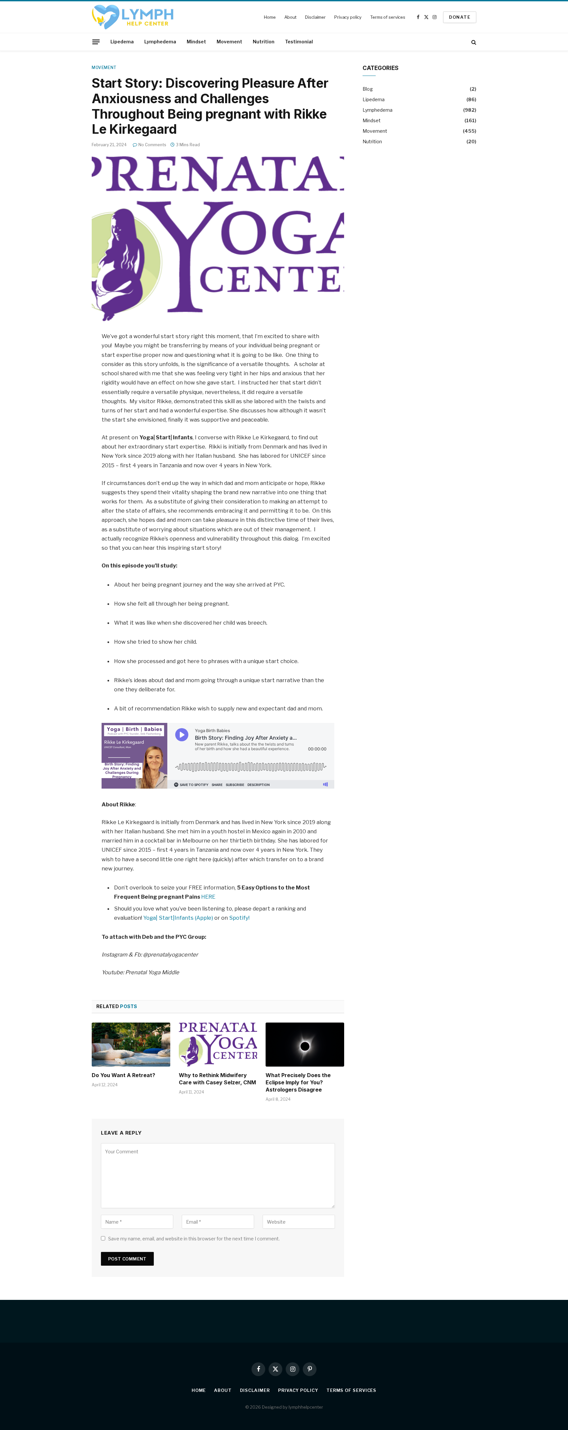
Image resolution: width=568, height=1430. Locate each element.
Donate (459, 17)
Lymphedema (160, 41)
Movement (229, 41)
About (290, 17)
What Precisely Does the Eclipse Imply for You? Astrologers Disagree (298, 1082)
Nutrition (263, 41)
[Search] (473, 42)
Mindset (196, 41)
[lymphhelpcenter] (133, 17)
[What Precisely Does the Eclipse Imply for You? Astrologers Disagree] (305, 1045)
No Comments (152, 144)
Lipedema (122, 41)
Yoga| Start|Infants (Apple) (178, 917)
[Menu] (96, 41)
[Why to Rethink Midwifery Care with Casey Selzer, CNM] (218, 1045)
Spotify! (239, 917)
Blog (368, 89)
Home (269, 17)
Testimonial (299, 41)
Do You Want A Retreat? (123, 1075)
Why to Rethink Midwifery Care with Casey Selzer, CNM (217, 1079)
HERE (208, 896)
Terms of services (387, 17)
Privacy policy (348, 17)
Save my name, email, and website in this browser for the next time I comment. (194, 1238)
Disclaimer (315, 17)
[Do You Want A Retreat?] (131, 1045)
